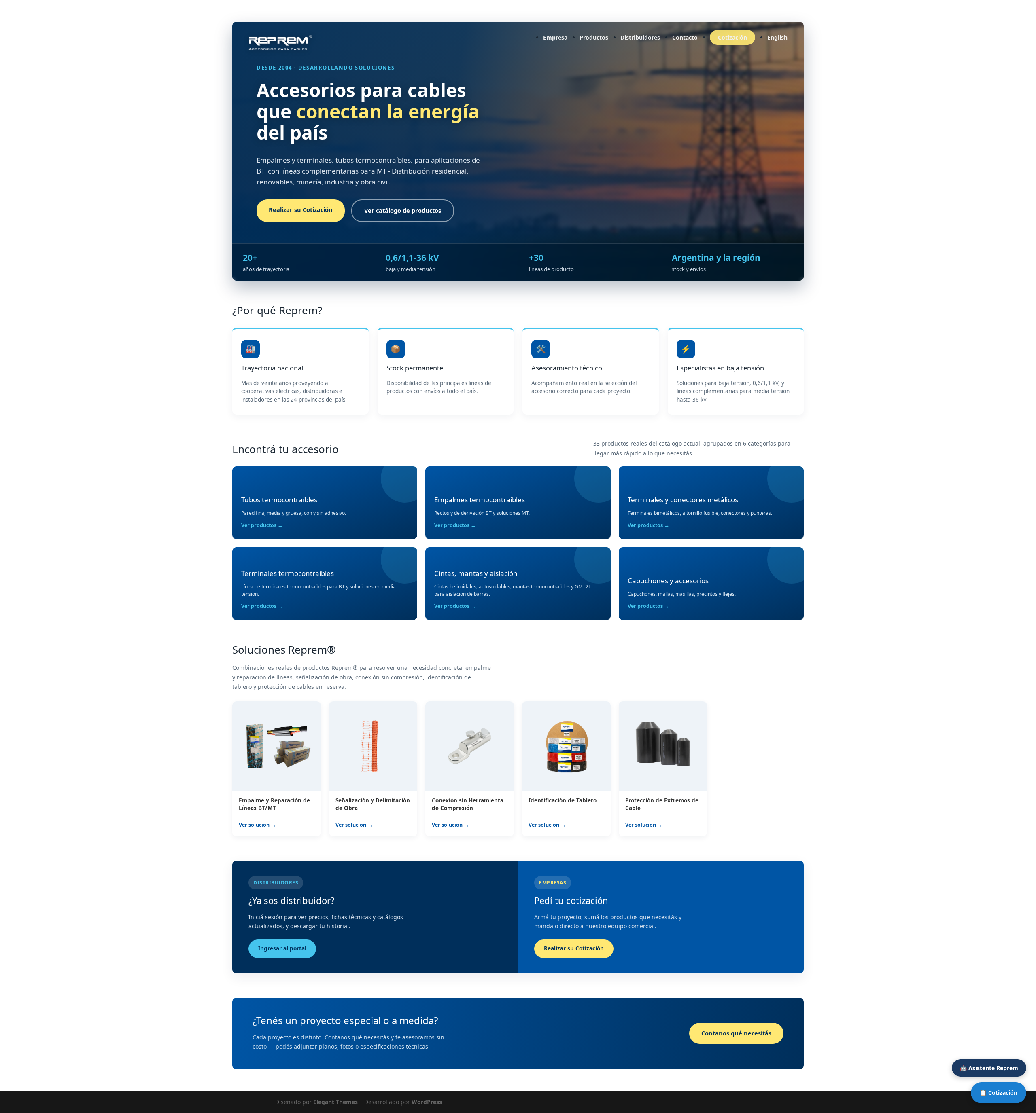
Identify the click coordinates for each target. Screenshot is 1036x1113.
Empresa (555, 37)
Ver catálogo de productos (402, 210)
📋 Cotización (998, 1092)
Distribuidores (640, 37)
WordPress (427, 1102)
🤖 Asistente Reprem (989, 1068)
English (777, 37)
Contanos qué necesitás (736, 1033)
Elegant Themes (335, 1102)
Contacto (685, 37)
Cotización (732, 37)
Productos (594, 37)
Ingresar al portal (282, 948)
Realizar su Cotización (301, 209)
